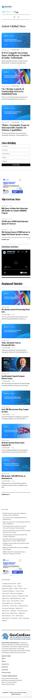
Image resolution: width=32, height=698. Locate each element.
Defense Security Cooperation (9, 596)
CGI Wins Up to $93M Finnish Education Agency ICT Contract (15, 222)
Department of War (23, 596)
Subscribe (5, 670)
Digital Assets (5, 598)
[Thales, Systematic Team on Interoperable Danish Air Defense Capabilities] (16, 112)
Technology (26, 618)
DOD (23, 598)
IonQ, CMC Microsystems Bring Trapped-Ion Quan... (15, 410)
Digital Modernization (15, 598)
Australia (19, 586)
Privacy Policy (6, 672)
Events (8, 601)
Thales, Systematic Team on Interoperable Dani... (11, 343)
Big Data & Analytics (7, 588)
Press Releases (14, 618)
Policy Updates (6, 618)
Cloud (25, 588)
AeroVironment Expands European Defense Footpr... (13, 377)
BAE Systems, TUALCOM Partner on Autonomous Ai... (13, 477)
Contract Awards (20, 591)
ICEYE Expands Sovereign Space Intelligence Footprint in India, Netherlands (16, 55)
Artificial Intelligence (7, 586)
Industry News (6, 610)
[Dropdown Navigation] (14, 17)
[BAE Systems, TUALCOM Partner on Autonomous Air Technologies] (16, 464)
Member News (14, 613)
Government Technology (8, 608)
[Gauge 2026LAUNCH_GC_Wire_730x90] (10, 12)
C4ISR (15, 588)
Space (20, 618)
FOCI (22, 601)
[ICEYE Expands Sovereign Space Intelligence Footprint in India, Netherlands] (16, 40)
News (13, 615)
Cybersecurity (5, 593)
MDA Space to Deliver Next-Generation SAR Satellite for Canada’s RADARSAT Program (15, 210)
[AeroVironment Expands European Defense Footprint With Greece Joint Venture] (16, 364)
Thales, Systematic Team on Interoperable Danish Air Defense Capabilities (15, 127)
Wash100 (4, 620)
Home (3, 658)
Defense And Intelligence (16, 593)
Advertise (5, 667)
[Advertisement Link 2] (12, 567)
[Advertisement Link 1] (12, 186)
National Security (6, 615)
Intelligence (13, 610)
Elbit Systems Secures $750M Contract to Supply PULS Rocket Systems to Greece (16, 233)
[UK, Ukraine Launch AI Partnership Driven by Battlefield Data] (16, 76)
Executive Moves (15, 601)
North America (19, 615)
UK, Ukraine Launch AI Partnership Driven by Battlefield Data (13, 91)
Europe (4, 601)
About (4, 661)
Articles (19, 583)
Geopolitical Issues (23, 606)
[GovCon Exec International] (7, 7)
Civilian (20, 588)
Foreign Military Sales (7, 603)
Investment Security (22, 610)
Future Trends (17, 603)
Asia (15, 586)
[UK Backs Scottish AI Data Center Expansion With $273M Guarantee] (16, 431)
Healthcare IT (19, 608)
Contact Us (5, 664)
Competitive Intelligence (8, 591)
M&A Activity (5, 613)
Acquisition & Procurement (9, 583)
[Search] (18, 17)
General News (5, 606)
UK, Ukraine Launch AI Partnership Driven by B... (16, 310)
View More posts (5, 239)
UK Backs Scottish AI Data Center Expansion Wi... (13, 443)
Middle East (22, 613)
